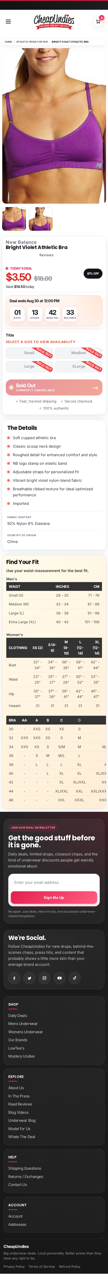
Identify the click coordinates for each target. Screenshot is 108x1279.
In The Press (19, 1096)
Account (15, 1216)
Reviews (46, 255)
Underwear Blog (22, 1120)
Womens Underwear (25, 1031)
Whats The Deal (21, 1136)
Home (8, 41)
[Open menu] (8, 21)
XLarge (78, 366)
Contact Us (17, 1184)
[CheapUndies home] (54, 22)
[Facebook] (14, 978)
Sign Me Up (54, 897)
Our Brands (17, 1039)
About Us (16, 1087)
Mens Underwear (23, 1023)
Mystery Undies (21, 1056)
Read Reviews (20, 1104)
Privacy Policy (14, 1266)
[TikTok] (75, 978)
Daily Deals (17, 1015)
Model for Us (19, 1128)
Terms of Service (42, 1266)
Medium (78, 352)
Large (29, 366)
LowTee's (16, 1048)
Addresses (17, 1224)
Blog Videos (18, 1112)
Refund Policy (69, 1266)
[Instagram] (44, 978)
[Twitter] (29, 978)
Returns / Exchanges (25, 1176)
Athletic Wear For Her (32, 41)
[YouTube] (59, 978)
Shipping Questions (24, 1168)
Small (29, 352)
